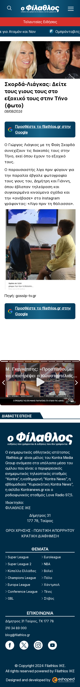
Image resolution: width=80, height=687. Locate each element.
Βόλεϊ (48, 571)
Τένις (48, 591)
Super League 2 (19, 564)
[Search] (9, 8)
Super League (18, 557)
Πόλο (48, 578)
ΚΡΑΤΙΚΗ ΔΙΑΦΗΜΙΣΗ (40, 536)
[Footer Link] (9, 645)
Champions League (22, 578)
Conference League (23, 591)
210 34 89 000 (16, 628)
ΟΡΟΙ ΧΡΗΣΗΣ (19, 530)
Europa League (19, 585)
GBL (11, 598)
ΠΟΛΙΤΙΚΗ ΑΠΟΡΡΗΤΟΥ (54, 530)
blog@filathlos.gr (17, 635)
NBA (47, 564)
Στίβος (49, 598)
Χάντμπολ (52, 585)
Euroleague (52, 557)
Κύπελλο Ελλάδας (22, 571)
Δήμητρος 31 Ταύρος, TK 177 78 (29, 621)
